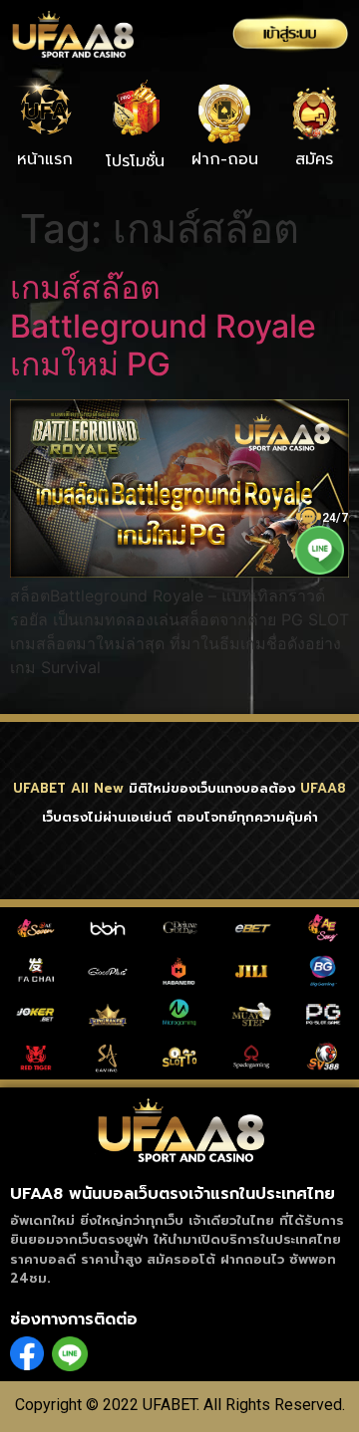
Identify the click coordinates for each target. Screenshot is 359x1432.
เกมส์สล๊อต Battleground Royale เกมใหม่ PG (163, 325)
